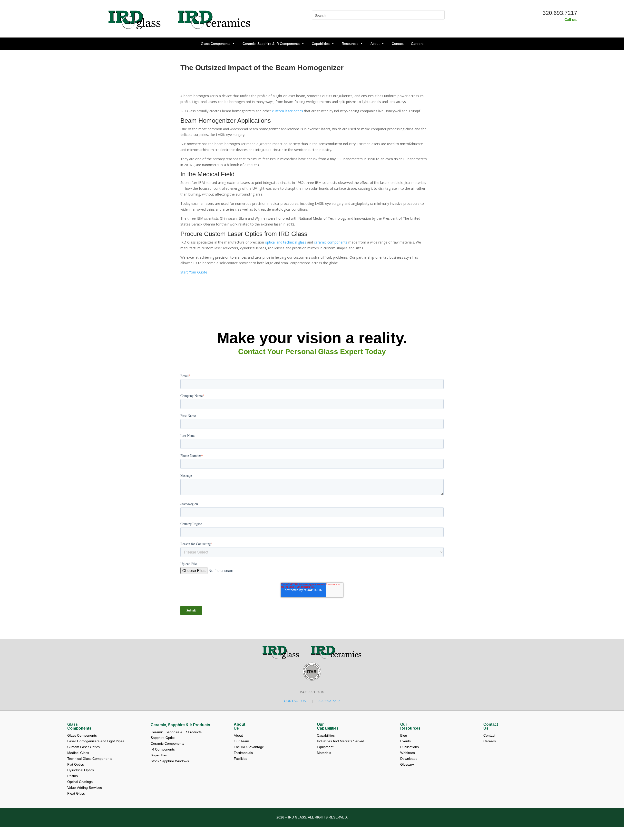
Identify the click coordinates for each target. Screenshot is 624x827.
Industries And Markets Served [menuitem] (340, 741)
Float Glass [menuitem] (76, 793)
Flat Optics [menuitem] (75, 764)
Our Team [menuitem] (242, 741)
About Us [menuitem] (239, 726)
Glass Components (215, 44)
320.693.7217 (560, 13)
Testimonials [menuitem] (244, 753)
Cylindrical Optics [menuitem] (80, 770)
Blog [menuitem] (404, 735)
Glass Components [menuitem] (79, 726)
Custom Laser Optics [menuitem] (83, 747)
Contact (398, 44)
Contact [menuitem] (489, 735)
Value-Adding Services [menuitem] (84, 787)
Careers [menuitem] (489, 741)
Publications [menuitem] (410, 747)
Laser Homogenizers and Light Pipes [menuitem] (95, 741)
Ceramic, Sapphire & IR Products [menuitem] (176, 732)
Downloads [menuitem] (409, 759)
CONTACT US (295, 701)
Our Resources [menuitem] (410, 726)
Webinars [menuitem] (408, 753)
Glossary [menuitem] (407, 764)
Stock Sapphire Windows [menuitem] (170, 761)
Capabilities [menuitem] (326, 735)
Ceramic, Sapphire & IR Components (271, 44)
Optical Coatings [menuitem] (80, 782)
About (375, 44)
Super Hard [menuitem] (159, 755)
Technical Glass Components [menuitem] (89, 759)
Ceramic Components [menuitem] (167, 743)
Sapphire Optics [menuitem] (163, 738)
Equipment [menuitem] (325, 747)
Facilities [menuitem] (240, 759)
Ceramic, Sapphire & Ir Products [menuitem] (180, 725)
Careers (417, 44)
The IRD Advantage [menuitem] (249, 747)
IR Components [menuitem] (163, 749)
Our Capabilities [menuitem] (328, 726)
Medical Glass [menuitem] (78, 753)
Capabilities (321, 44)
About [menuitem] (239, 735)
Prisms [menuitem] (72, 776)
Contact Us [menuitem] (490, 726)
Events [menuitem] (406, 741)
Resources (350, 44)
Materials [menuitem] (324, 753)
